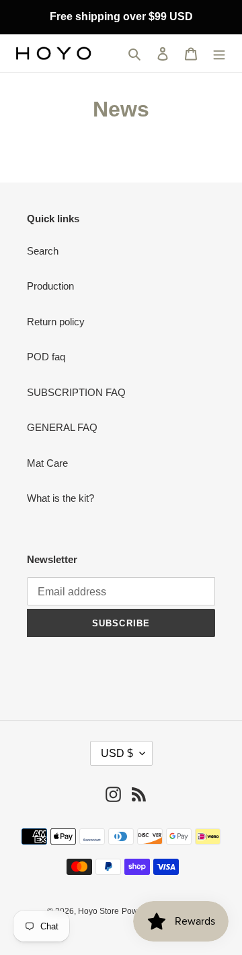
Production (50, 286)
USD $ (117, 753)
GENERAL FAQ (62, 427)
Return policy (56, 321)
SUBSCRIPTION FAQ (76, 392)
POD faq (46, 356)
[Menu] (219, 53)
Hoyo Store (98, 911)
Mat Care (47, 463)
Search (42, 251)
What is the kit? (60, 498)
